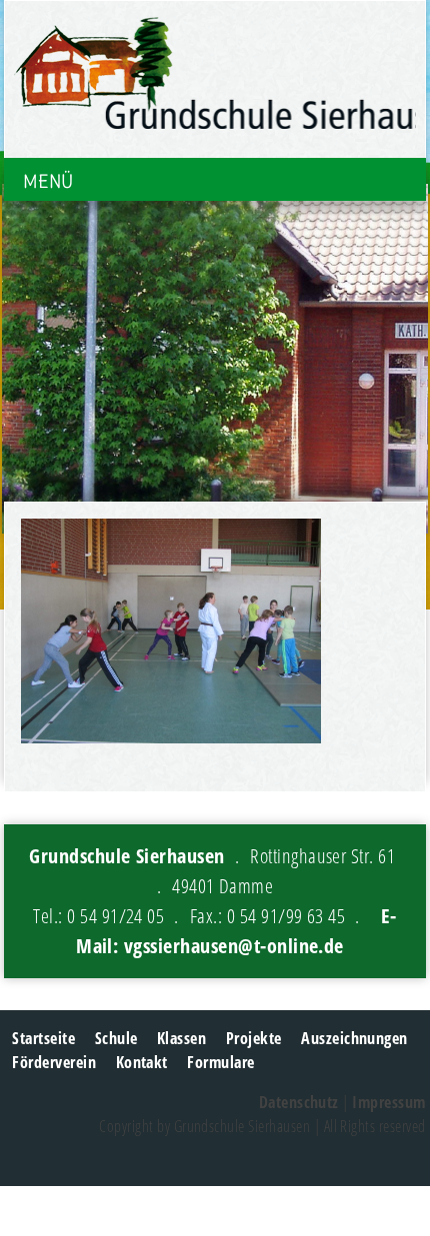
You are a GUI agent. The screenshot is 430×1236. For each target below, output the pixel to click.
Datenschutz (299, 1102)
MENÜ (48, 181)
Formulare (220, 1062)
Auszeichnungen (354, 1038)
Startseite (43, 1038)
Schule (116, 1038)
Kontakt (142, 1062)
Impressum (388, 1102)
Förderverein (54, 1062)
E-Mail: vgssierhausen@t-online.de (236, 930)
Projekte (254, 1038)
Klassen (181, 1038)
